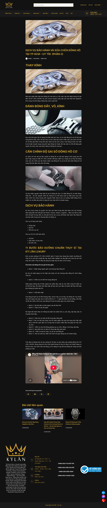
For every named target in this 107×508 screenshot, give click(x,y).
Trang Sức (36, 13)
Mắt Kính (45, 13)
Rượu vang (54, 13)
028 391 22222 (40, 482)
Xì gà (67, 13)
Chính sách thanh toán (66, 475)
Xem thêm (97, 5)
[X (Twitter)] (35, 394)
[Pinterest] (41, 394)
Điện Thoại (8, 13)
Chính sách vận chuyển (66, 467)
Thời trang (26, 13)
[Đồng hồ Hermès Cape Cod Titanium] (75, 414)
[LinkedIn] (48, 394)
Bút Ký (62, 13)
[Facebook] (28, 394)
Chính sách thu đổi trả (66, 463)
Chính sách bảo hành (66, 471)
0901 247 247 (96, 14)
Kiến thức (44, 58)
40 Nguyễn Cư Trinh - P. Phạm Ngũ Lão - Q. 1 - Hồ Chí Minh (43, 461)
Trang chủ (83, 5)
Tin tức (90, 5)
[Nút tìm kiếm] (71, 5)
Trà (71, 13)
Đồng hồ (17, 13)
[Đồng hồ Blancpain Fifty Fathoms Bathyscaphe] (53, 414)
